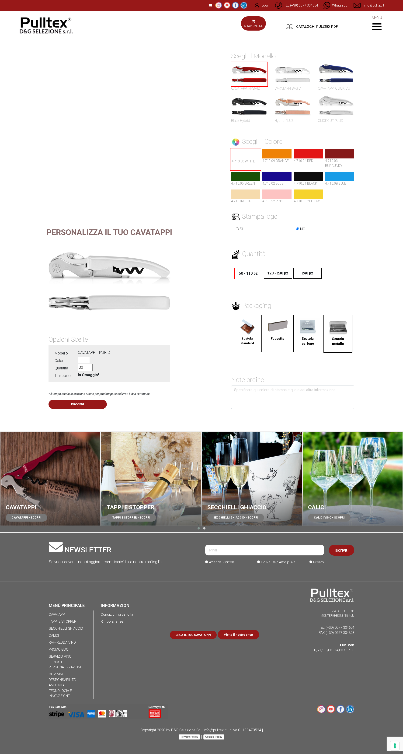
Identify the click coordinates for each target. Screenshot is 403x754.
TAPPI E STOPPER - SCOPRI (131, 517)
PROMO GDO (58, 649)
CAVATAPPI (21, 507)
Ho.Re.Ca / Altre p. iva (277, 562)
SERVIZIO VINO (60, 656)
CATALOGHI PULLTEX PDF (316, 27)
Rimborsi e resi (112, 621)
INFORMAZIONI (116, 605)
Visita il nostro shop (238, 634)
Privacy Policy (189, 736)
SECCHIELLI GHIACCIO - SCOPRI (235, 517)
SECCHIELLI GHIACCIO (236, 507)
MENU (377, 17)
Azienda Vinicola (221, 562)
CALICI (317, 507)
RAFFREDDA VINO (62, 642)
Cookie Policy (213, 736)
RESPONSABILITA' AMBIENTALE (62, 682)
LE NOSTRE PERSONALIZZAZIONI (65, 665)
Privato (318, 562)
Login (265, 5)
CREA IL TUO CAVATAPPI (193, 635)
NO (302, 229)
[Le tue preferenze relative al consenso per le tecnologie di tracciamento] (394, 745)
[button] (199, 528)
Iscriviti (341, 550)
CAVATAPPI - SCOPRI (26, 517)
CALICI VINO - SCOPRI (329, 517)
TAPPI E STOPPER (130, 507)
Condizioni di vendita (117, 614)
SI (241, 229)
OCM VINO (57, 674)
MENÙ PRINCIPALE (67, 605)
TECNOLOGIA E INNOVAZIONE (60, 693)
